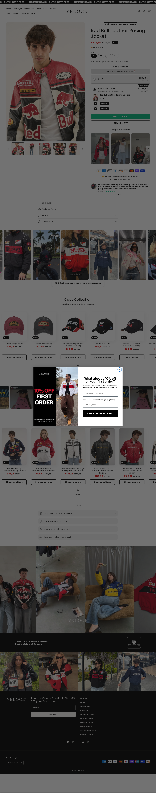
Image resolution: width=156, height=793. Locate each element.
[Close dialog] (120, 370)
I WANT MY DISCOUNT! (100, 413)
